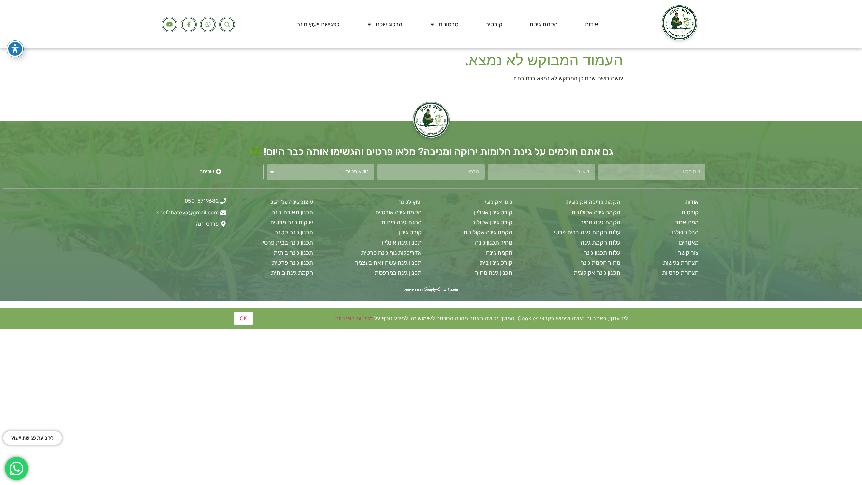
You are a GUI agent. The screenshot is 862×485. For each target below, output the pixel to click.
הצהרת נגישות (681, 262)
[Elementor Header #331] (169, 24)
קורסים (493, 24)
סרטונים (448, 24)
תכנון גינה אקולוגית (597, 273)
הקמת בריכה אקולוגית (593, 202)
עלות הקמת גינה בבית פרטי (587, 232)
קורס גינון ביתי (495, 262)
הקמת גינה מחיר (600, 222)
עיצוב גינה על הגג (292, 202)
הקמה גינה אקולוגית (595, 212)
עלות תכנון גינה (601, 252)
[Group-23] (189, 24)
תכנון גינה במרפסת (398, 273)
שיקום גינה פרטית (291, 222)
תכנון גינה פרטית (292, 262)
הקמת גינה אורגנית (398, 212)
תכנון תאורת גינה (292, 212)
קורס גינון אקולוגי (491, 222)
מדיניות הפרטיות (354, 318)
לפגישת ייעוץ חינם (317, 24)
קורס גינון (410, 232)
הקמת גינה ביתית (292, 273)
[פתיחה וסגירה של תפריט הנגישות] (15, 49)
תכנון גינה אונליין (402, 242)
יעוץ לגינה (410, 202)
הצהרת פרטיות (680, 273)
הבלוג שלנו (389, 24)
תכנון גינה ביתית (293, 252)
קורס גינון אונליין (493, 212)
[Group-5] (208, 24)
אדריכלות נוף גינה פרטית (391, 252)
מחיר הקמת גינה (600, 262)
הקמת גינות (543, 24)
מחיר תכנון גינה (493, 242)
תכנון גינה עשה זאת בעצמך (388, 262)
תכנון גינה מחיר (493, 273)
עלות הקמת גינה (600, 242)
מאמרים (689, 242)
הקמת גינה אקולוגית (487, 232)
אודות (591, 24)
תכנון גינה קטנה (293, 232)
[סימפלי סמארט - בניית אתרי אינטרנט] (431, 289)
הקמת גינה (499, 252)
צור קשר (688, 252)
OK (243, 318)
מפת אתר (687, 222)
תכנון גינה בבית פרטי (288, 242)
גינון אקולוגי (498, 202)
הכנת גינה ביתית (401, 222)
